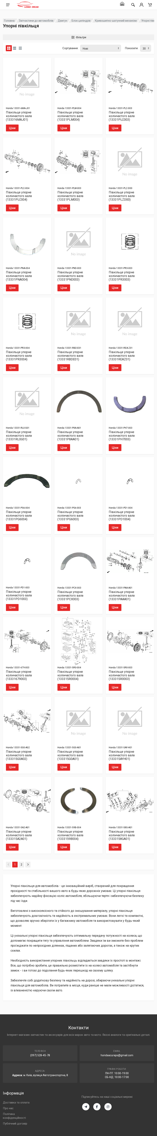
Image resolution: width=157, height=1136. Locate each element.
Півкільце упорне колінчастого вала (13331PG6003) (70, 515)
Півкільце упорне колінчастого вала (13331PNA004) (19, 275)
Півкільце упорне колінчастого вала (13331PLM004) (70, 116)
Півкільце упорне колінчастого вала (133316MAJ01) (19, 116)
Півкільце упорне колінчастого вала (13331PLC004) (19, 196)
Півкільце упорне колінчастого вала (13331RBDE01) (70, 355)
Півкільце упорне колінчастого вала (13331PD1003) (19, 595)
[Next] (27, 864)
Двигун (62, 20)
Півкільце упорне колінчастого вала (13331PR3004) (19, 355)
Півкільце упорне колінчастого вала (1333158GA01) (122, 835)
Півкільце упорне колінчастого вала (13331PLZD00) (122, 196)
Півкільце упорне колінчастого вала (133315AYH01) (122, 755)
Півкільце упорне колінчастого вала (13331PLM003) (70, 196)
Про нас (8, 1108)
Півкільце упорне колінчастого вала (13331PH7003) (122, 435)
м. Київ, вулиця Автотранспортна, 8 (45, 1075)
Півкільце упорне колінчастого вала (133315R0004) (70, 675)
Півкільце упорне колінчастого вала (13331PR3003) (122, 275)
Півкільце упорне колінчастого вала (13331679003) (19, 675)
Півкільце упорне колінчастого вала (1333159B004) (70, 835)
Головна (9, 20)
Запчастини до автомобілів (36, 20)
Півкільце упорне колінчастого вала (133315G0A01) (70, 755)
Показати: (131, 48)
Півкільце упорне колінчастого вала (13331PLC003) (122, 116)
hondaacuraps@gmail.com (117, 1055)
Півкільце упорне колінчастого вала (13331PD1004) (122, 515)
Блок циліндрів (81, 20)
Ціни (12, 128)
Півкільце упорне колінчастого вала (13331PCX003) (70, 595)
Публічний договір (15, 1123)
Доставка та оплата (16, 1102)
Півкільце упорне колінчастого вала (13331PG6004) (19, 515)
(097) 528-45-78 (40, 1055)
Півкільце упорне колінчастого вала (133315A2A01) (19, 835)
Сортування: (70, 48)
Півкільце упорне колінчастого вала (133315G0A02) (19, 755)
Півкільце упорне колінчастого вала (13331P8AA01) (70, 435)
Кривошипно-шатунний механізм (116, 20)
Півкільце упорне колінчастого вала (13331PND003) (70, 275)
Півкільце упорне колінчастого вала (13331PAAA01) (122, 595)
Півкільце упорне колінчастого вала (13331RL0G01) (19, 435)
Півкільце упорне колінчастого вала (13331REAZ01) (122, 355)
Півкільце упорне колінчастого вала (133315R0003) (122, 675)
